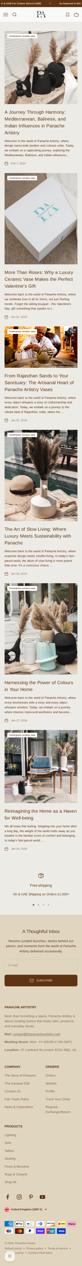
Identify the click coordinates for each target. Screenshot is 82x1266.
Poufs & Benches (17, 1166)
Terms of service (58, 1248)
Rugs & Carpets (16, 1174)
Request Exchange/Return (58, 1109)
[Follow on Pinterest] (31, 1197)
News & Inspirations (19, 1107)
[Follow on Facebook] (8, 1197)
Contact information (40, 1252)
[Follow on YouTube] (42, 1197)
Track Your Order (58, 1099)
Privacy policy (34, 1248)
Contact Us (12, 1091)
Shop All (10, 1182)
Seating (10, 1158)
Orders (51, 1075)
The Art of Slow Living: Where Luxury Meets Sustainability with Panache (38, 536)
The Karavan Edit (17, 1083)
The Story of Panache (20, 1075)
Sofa (8, 1143)
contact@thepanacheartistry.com (36, 1034)
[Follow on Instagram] (19, 1197)
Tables (9, 1151)
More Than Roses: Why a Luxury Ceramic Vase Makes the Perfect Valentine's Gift (39, 279)
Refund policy (13, 1248)
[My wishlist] (67, 14)
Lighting (10, 1135)
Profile (50, 1091)
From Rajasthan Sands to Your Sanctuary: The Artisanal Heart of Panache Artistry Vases (39, 382)
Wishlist (51, 1083)
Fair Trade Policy (17, 1099)
